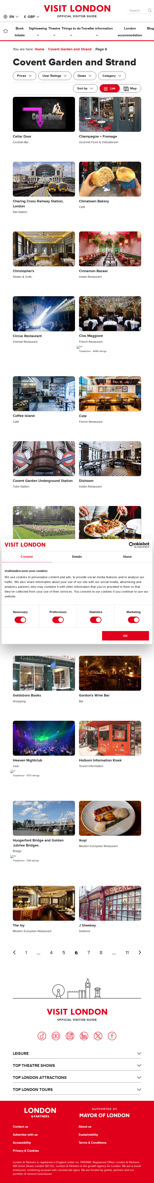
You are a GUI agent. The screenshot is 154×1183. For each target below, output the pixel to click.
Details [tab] (77, 556)
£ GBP (29, 16)
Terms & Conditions (92, 1142)
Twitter (98, 1036)
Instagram (70, 1036)
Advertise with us (25, 1134)
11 (127, 953)
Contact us (20, 1126)
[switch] (58, 619)
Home (39, 49)
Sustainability (88, 1134)
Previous (14, 952)
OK (125, 636)
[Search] (150, 9)
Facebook (112, 1036)
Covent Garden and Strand (70, 49)
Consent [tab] (27, 556)
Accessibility (22, 1142)
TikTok (42, 1036)
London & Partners (40, 1112)
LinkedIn (84, 1036)
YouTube (56, 1036)
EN (11, 16)
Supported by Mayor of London (104, 1112)
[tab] (110, 88)
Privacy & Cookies (26, 1151)
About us (85, 1126)
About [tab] (127, 556)
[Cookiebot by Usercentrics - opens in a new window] (131, 545)
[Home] (5, 31)
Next (139, 952)
